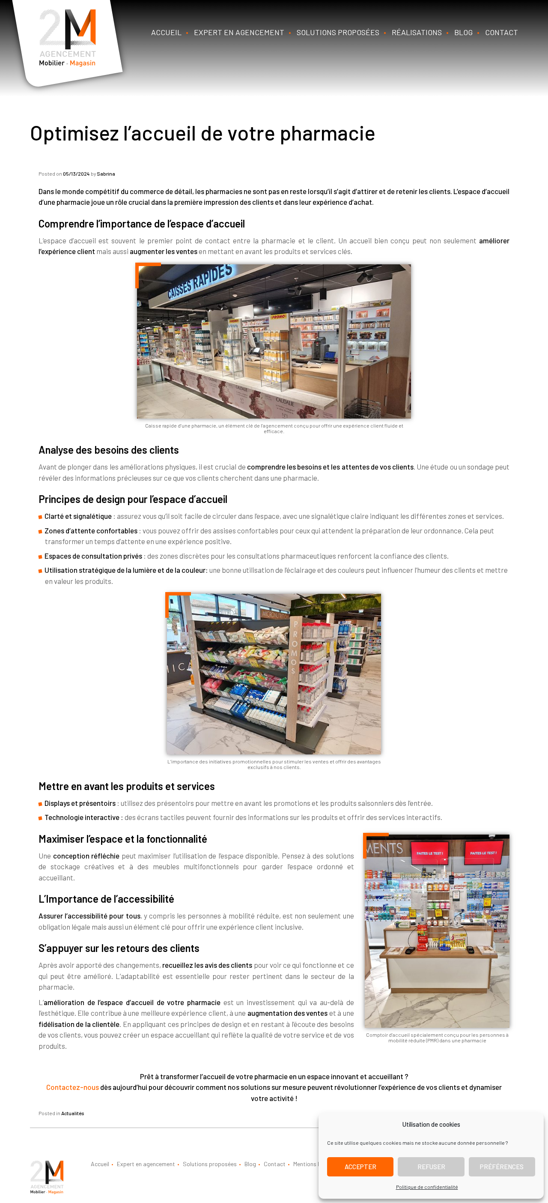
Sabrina (106, 174)
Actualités (72, 1113)
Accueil (166, 32)
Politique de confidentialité (427, 1187)
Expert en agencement (239, 32)
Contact (501, 32)
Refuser (431, 1166)
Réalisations (417, 32)
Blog (463, 32)
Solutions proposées (338, 32)
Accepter (360, 1166)
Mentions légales (314, 1163)
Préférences (502, 1166)
